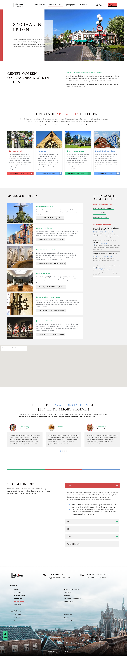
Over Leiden (18, 605)
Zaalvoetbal (17, 615)
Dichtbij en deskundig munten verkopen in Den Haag (105, 241)
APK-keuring (17, 618)
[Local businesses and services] (82, 575)
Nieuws (16, 589)
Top (5, 637)
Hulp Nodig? (55, 574)
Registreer (67, 596)
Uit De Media (83, 5)
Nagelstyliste (68, 615)
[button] (60, 451)
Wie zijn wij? (68, 592)
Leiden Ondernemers (99, 574)
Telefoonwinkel (68, 621)
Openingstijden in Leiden (71, 589)
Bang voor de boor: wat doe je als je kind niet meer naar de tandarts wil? (106, 229)
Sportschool (67, 618)
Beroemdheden (18, 599)
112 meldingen (18, 592)
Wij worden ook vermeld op (72, 599)
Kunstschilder (18, 621)
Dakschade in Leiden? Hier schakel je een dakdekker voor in (105, 254)
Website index (68, 602)
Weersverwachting (19, 596)
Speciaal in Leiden (55, 5)
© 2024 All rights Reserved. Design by (63, 652)
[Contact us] (44, 575)
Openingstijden (70, 5)
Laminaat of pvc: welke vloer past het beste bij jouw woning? (106, 266)
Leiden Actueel (39, 5)
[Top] (5, 634)
